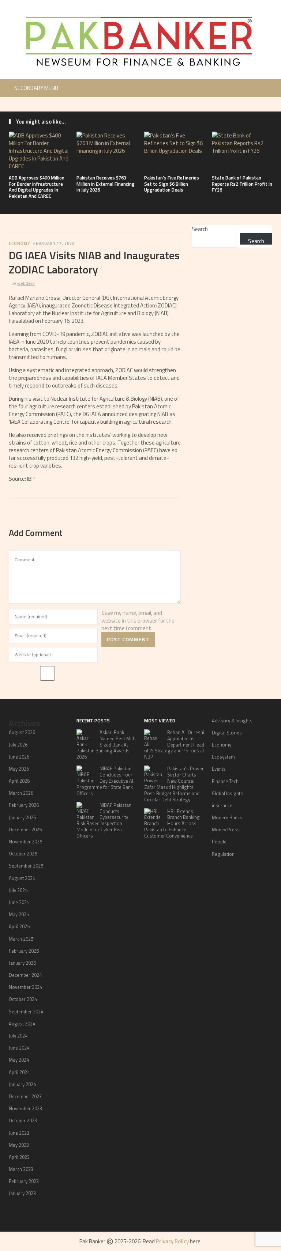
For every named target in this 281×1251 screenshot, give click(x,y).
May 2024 (19, 1059)
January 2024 (22, 1084)
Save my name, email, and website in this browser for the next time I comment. (138, 620)
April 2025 (19, 926)
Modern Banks (227, 817)
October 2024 (23, 999)
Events (219, 768)
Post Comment (128, 639)
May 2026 (19, 768)
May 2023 (19, 1145)
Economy (19, 243)
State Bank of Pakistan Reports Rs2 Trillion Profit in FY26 (242, 184)
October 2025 (23, 853)
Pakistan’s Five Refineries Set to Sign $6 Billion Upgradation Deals (171, 184)
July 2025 (18, 890)
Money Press (226, 829)
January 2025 (22, 963)
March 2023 (21, 1169)
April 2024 (19, 1072)
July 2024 (18, 1035)
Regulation (223, 854)
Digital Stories (227, 732)
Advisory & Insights (232, 720)
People (219, 841)
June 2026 (19, 756)
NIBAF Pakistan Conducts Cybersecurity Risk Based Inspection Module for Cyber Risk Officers (103, 820)
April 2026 (19, 781)
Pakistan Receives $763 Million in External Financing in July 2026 (105, 184)
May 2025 (19, 914)
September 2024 (26, 1011)
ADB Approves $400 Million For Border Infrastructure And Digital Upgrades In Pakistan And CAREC (36, 187)
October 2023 (23, 1120)
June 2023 (19, 1133)
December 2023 (25, 1096)
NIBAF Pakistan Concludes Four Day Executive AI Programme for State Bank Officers (104, 781)
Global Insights (227, 793)
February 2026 (24, 805)
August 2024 (22, 1023)
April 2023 (19, 1157)
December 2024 (25, 975)
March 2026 (21, 793)
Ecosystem (223, 756)
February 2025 (24, 951)
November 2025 (25, 841)
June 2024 (19, 1047)
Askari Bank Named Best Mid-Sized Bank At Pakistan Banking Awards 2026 (106, 745)
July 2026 (18, 744)
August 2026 (22, 732)
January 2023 (22, 1193)
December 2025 (25, 829)
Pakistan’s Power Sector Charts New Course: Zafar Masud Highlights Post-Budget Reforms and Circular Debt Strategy (174, 784)
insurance (222, 805)
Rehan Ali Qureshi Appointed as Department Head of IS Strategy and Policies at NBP (174, 745)
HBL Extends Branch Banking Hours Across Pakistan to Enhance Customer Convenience (172, 824)
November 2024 (25, 987)
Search (200, 229)
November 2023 (25, 1108)
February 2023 (24, 1181)
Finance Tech (225, 781)
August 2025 (22, 878)
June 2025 (19, 902)
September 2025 (26, 865)
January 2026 (22, 817)
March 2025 (21, 938)
